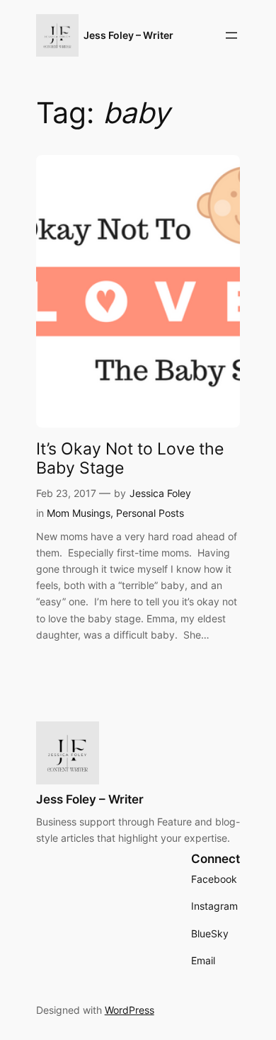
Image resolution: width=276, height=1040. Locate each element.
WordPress (129, 1010)
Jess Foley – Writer (128, 35)
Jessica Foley (160, 493)
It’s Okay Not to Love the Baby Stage (130, 458)
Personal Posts (150, 513)
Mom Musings (78, 513)
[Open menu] (231, 35)
